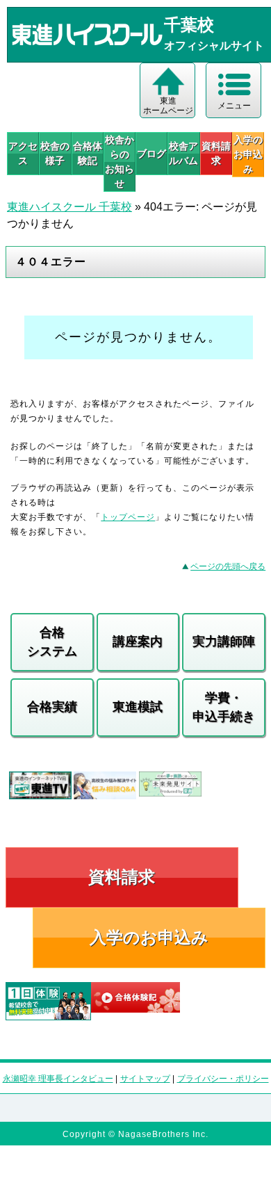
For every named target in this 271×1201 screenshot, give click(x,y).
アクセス (23, 153)
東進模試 (138, 707)
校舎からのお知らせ (119, 161)
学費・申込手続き (223, 707)
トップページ (128, 517)
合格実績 (52, 707)
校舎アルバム (183, 153)
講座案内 (138, 641)
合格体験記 (87, 153)
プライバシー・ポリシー (223, 1079)
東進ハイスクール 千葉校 (69, 207)
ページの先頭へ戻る (227, 566)
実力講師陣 (223, 641)
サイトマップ (145, 1079)
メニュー (234, 106)
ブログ (151, 153)
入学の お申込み (248, 154)
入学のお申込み (149, 937)
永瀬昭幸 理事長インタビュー (58, 1079)
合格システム (52, 642)
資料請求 (216, 153)
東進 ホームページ (168, 105)
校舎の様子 (54, 153)
